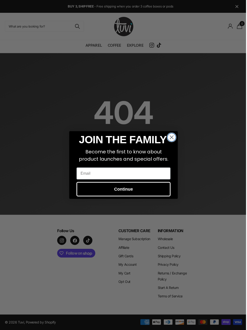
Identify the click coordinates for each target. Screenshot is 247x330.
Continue (123, 189)
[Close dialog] (171, 137)
